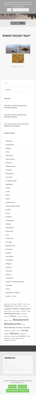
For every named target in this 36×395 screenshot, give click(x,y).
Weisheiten (22, 336)
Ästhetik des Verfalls (10, 340)
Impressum (9, 363)
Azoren (20, 304)
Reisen (23, 324)
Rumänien (9, 249)
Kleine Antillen (16, 311)
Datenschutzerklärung (21, 10)
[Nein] (33, 7)
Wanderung (23, 333)
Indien (8, 188)
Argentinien (10, 144)
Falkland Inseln (18, 306)
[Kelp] (12, 49)
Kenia (8, 213)
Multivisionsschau (12, 314)
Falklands (25, 306)
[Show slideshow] (18, 66)
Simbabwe (9, 260)
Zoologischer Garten (19, 338)
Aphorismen (7, 304)
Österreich (9, 231)
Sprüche (18, 330)
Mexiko (8, 224)
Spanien (8, 267)
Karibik (8, 209)
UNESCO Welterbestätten (15, 282)
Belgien (8, 148)
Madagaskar (10, 220)
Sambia (8, 253)
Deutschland (10, 159)
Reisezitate (19, 327)
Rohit (23, 382)
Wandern (14, 333)
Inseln (8, 191)
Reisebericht (20, 319)
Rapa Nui (6, 320)
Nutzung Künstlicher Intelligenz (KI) (17, 369)
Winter (28, 336)
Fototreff (9, 177)
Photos (13, 316)
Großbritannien (11, 181)
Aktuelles (9, 141)
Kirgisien (9, 217)
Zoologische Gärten (13, 292)
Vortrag (24, 330)
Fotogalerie (10, 173)
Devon (28, 304)
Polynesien (9, 238)
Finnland (9, 170)
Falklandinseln (11, 166)
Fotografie (8, 309)
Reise (10, 320)
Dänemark (9, 155)
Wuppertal (7, 338)
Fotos (15, 309)
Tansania (9, 271)
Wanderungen (7, 336)
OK (9, 10)
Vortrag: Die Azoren (22, 124)
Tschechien (10, 278)
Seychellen (9, 256)
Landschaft (23, 311)
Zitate (8, 289)
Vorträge (9, 285)
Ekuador (9, 162)
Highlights (9, 184)
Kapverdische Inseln (13, 206)
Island (8, 195)
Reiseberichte (10, 245)
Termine (8, 274)
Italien (8, 199)
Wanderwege (15, 336)
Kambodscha (10, 202)
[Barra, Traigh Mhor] (18, 58)
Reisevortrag (9, 327)
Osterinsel (6, 316)
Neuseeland (10, 227)
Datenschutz (10, 366)
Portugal (9, 242)
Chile (7, 152)
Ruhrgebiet (26, 327)
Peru (7, 235)
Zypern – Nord (11, 296)
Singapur (9, 264)
